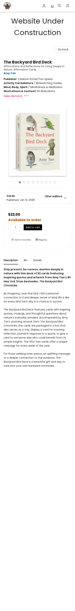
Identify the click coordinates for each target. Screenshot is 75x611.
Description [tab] (11, 260)
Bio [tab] (25, 260)
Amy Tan (10, 73)
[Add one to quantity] (20, 227)
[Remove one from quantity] (10, 227)
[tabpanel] (37, 321)
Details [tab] (37, 260)
